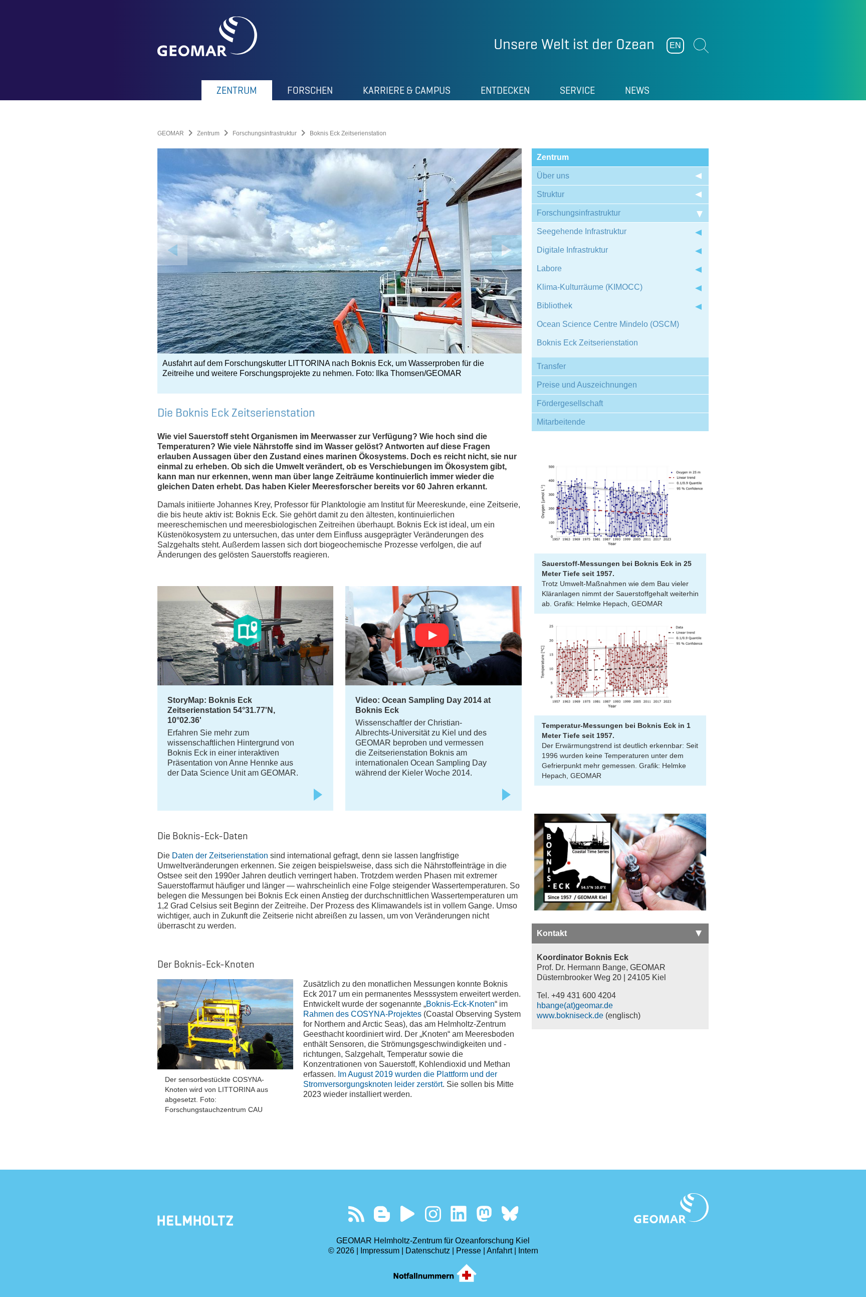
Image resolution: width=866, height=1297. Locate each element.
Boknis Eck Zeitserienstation (587, 342)
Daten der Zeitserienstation (220, 855)
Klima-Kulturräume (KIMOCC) (589, 287)
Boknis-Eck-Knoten (460, 1004)
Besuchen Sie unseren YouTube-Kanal (407, 1214)
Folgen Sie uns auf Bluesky (510, 1214)
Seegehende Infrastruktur (581, 231)
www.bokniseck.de (570, 1015)
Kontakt (552, 933)
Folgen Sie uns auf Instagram (433, 1214)
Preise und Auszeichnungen (587, 385)
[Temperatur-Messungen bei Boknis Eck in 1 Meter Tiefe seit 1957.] (620, 666)
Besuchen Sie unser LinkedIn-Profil (459, 1214)
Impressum (379, 1250)
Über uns (553, 175)
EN (675, 45)
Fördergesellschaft (570, 403)
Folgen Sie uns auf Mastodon (484, 1214)
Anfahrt (499, 1250)
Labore (549, 268)
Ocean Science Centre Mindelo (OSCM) (608, 324)
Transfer (551, 366)
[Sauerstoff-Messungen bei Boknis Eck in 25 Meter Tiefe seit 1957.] (620, 504)
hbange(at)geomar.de (575, 1005)
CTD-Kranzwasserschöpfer (360, 363)
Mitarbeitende (561, 422)
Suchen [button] (701, 45)
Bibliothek (554, 305)
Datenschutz (427, 1250)
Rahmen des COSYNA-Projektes (362, 1014)
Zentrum (208, 133)
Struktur (550, 194)
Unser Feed (356, 1214)
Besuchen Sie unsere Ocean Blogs (382, 1214)
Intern (528, 1250)
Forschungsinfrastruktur (265, 133)
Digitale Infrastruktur (572, 250)
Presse (468, 1250)
